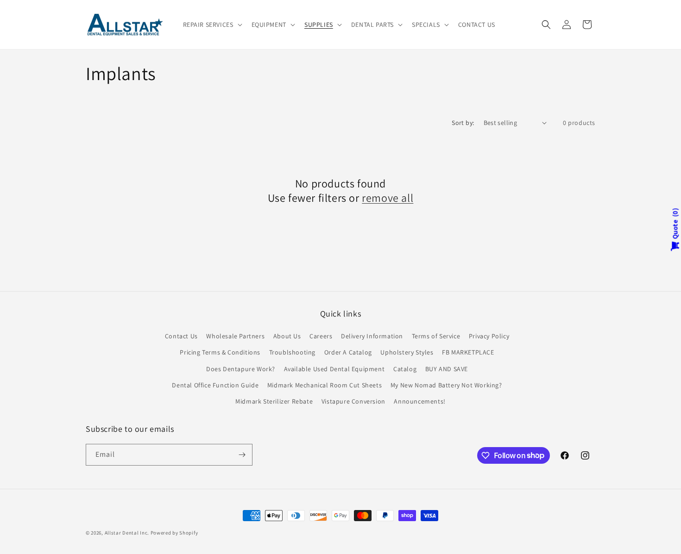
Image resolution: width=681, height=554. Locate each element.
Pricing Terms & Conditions (220, 352)
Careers (320, 336)
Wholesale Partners (235, 336)
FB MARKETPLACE (468, 352)
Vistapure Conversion (353, 401)
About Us (287, 336)
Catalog (404, 369)
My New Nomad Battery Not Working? (446, 385)
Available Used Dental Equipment (334, 369)
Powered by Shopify (174, 532)
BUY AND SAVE (446, 369)
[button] (211, 24)
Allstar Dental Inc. (128, 532)
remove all (387, 198)
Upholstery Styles (406, 352)
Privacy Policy (489, 336)
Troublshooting (292, 352)
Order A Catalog (348, 352)
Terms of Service (436, 336)
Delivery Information (372, 336)
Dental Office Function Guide (215, 385)
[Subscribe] (242, 455)
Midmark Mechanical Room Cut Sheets (324, 385)
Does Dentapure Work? (240, 369)
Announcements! (419, 401)
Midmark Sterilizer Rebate (274, 401)
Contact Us (181, 336)
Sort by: (463, 122)
